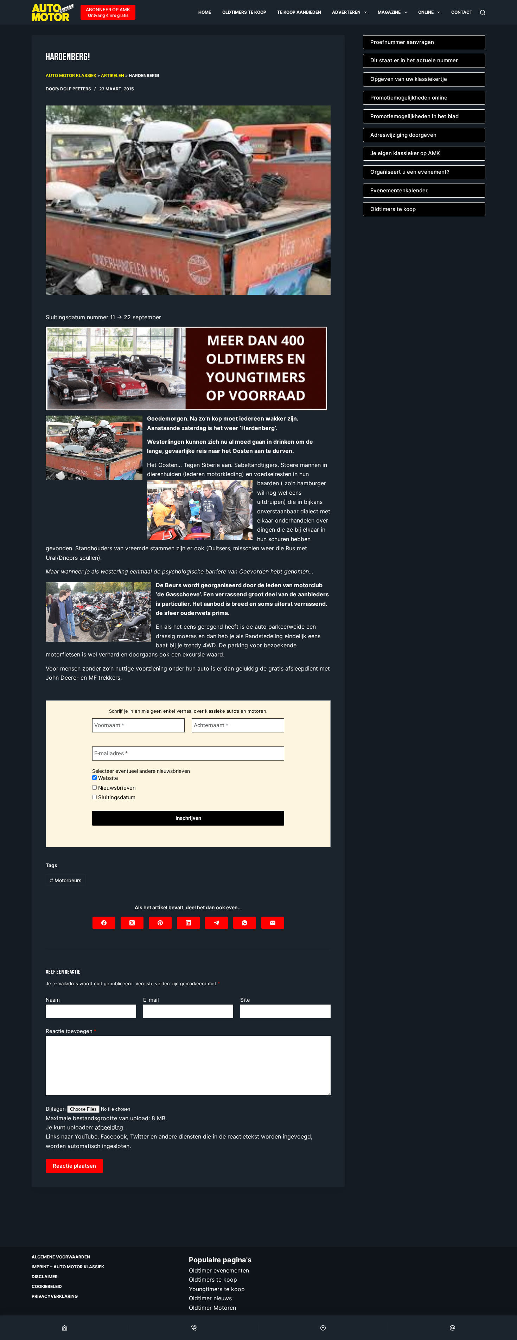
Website (107, 778)
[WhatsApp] (244, 923)
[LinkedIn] (188, 923)
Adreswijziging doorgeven (403, 135)
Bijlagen (56, 1108)
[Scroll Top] (323, 1328)
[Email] (452, 1328)
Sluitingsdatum (116, 797)
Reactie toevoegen (71, 1031)
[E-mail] (272, 923)
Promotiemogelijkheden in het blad (414, 116)
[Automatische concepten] (186, 367)
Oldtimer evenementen (219, 1270)
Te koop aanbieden (299, 12)
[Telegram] (216, 923)
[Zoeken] (482, 12)
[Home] (64, 1328)
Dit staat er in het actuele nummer (414, 60)
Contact (461, 12)
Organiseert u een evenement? (409, 171)
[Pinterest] (160, 923)
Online (426, 12)
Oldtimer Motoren (212, 1307)
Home (204, 12)
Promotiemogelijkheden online (408, 97)
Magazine (389, 12)
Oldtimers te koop (244, 12)
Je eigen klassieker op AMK (405, 153)
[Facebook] (103, 923)
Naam (53, 999)
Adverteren (346, 12)
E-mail (151, 999)
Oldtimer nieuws (210, 1298)
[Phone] (194, 1328)
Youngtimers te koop (217, 1288)
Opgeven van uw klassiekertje (408, 79)
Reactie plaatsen (74, 1165)
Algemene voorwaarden (61, 1256)
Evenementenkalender (399, 190)
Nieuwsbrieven (116, 787)
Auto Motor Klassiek (71, 75)
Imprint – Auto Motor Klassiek (68, 1266)
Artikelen (112, 75)
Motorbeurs (66, 880)
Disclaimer (45, 1276)
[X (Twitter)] (132, 923)
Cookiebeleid (47, 1286)
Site (245, 999)
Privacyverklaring (55, 1296)
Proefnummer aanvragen (402, 42)
